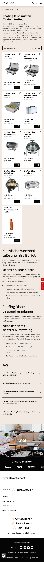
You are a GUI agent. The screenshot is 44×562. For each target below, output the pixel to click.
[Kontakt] (42, 279)
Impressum (12, 553)
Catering (6, 501)
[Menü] (40, 3)
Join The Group (9, 510)
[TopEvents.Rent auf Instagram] (25, 547)
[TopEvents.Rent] (9, 3)
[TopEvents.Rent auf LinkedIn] (21, 547)
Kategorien (11, 48)
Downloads (24, 558)
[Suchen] (37, 3)
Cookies (33, 553)
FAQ (16, 558)
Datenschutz (23, 553)
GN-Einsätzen (25, 296)
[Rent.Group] (22, 489)
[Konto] (29, 3)
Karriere (9, 558)
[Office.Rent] (22, 518)
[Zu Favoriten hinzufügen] (20, 54)
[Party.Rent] (22, 523)
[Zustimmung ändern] (4, 555)
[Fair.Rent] (22, 527)
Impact (5, 506)
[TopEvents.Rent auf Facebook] (28, 547)
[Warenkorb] (33, 3)
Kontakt (35, 558)
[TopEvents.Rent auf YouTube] (32, 547)
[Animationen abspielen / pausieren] (41, 453)
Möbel (5, 497)
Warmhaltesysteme (12, 9)
